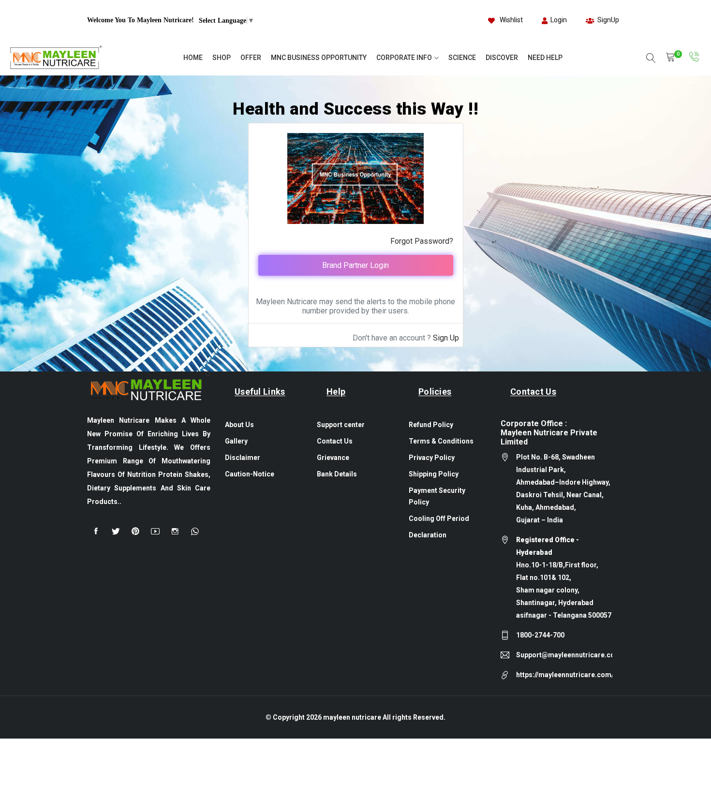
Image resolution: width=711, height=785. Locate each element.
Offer (250, 57)
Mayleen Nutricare (353, 717)
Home (193, 57)
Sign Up (446, 337)
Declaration (427, 535)
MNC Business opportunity (319, 57)
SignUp (608, 20)
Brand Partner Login (355, 265)
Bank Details (337, 474)
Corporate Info (404, 57)
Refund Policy (431, 425)
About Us (239, 425)
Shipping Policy (434, 474)
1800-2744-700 (540, 635)
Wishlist (511, 20)
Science (462, 57)
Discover (502, 57)
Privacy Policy (432, 457)
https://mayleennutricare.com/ (565, 675)
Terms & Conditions (441, 441)
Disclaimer (242, 457)
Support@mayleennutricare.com (564, 655)
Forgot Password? (421, 241)
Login (558, 20)
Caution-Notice (249, 474)
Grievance (333, 457)
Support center (341, 425)
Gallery (236, 441)
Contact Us (335, 441)
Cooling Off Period (439, 518)
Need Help (545, 57)
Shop (221, 57)
